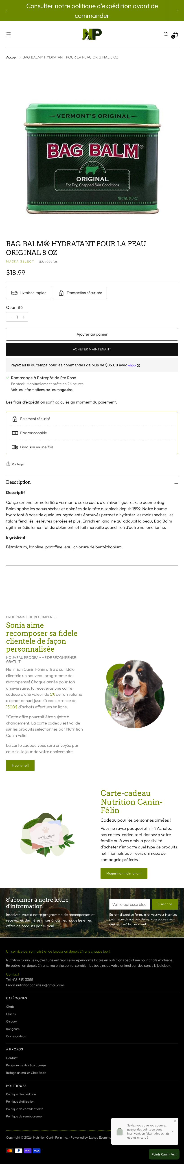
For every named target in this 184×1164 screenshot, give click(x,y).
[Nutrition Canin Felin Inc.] (92, 34)
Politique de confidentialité (24, 1109)
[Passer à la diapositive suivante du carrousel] (174, 590)
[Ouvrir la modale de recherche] (166, 34)
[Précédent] (7, 10)
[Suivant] (177, 10)
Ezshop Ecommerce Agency (107, 1137)
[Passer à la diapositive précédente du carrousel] (164, 590)
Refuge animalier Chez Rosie (26, 1073)
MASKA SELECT (20, 261)
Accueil (11, 57)
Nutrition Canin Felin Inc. (50, 1137)
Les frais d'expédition (25, 402)
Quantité (14, 307)
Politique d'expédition (21, 1094)
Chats (10, 1007)
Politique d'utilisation (20, 1101)
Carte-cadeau (16, 1036)
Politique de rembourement (25, 1116)
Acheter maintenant (92, 349)
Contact (12, 1058)
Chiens (11, 1014)
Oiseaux (11, 1021)
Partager (18, 464)
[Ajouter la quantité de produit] (10, 316)
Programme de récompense (26, 1065)
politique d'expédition (102, 6)
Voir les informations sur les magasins (41, 389)
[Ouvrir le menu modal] (8, 34)
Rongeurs (13, 1029)
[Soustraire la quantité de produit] (24, 316)
